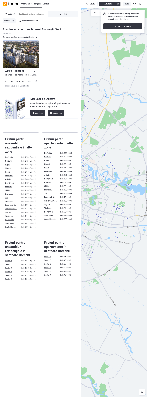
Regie (7, 172)
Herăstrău (9, 157)
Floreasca (9, 176)
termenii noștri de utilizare (118, 19)
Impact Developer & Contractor (17, 86)
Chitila (7, 190)
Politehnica (9, 220)
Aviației (8, 179)
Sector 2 (8, 268)
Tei (6, 198)
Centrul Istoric (10, 227)
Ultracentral (9, 223)
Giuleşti (8, 168)
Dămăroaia (9, 183)
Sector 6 (8, 264)
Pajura (7, 165)
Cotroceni (9, 201)
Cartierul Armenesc (11, 209)
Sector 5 (8, 272)
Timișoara (9, 216)
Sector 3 (8, 275)
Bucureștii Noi (10, 205)
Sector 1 (8, 261)
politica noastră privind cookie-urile (122, 16)
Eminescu (9, 194)
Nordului (8, 161)
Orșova (8, 212)
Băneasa (8, 187)
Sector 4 (8, 279)
